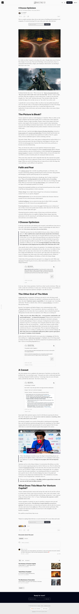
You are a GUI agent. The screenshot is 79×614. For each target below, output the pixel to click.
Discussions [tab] (27, 560)
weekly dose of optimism (34, 338)
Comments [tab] (21, 538)
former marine (22, 133)
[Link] (17, 114)
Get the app (45, 608)
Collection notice (47, 605)
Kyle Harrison (23, 12)
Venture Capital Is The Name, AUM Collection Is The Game (30, 581)
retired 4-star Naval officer (35, 133)
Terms (42, 605)
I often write (21, 297)
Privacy (39, 605)
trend (40, 206)
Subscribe (69, 2)
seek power (21, 261)
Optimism (49, 336)
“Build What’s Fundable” (25, 571)
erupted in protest (47, 149)
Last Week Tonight (40, 182)
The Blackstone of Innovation (26, 580)
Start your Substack (36, 608)
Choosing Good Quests (24, 309)
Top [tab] (19, 560)
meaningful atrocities (29, 468)
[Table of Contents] (1, 307)
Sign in (75, 2)
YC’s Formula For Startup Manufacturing (26, 573)
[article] (39, 566)
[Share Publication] (65, 2)
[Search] (62, 2)
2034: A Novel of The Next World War (43, 131)
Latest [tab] (23, 560)
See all (20, 588)
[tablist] (23, 538)
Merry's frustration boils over (51, 93)
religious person (25, 171)
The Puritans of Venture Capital (27, 563)
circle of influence (47, 303)
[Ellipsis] (60, 549)
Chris (22, 549)
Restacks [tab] (26, 538)
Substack (34, 611)
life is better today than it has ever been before (35, 229)
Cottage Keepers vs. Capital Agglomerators (26, 565)
